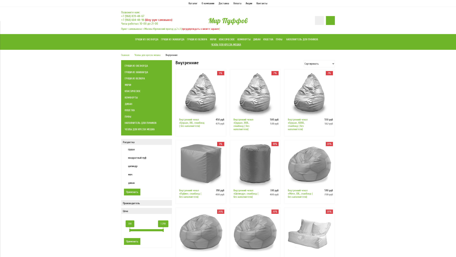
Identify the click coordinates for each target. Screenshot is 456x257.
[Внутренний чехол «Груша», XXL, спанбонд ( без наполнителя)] (200, 94)
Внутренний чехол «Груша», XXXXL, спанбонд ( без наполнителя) (298, 124)
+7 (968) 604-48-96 (133, 20)
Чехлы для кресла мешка (147, 55)
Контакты (261, 3)
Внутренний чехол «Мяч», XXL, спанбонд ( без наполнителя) (300, 193)
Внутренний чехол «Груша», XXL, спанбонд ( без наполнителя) (191, 123)
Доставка (224, 3)
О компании (208, 3)
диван (131, 183)
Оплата (237, 3)
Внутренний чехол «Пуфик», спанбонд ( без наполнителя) (190, 193)
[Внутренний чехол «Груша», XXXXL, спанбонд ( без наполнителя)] (309, 94)
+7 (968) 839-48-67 (132, 16)
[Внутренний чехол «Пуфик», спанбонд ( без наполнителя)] (200, 165)
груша (131, 149)
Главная (125, 55)
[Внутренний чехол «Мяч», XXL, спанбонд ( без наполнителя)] (309, 165)
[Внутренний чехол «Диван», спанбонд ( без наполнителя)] (309, 233)
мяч (130, 174)
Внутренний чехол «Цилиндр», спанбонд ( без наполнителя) (246, 193)
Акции (249, 3)
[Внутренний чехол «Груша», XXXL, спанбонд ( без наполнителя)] (255, 94)
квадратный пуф (137, 157)
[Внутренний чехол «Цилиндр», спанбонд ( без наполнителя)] (255, 165)
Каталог (193, 3)
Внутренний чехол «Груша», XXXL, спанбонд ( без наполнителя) (243, 124)
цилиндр (133, 166)
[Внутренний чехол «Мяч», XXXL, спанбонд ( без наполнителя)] (255, 233)
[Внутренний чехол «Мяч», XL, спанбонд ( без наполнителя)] (200, 233)
